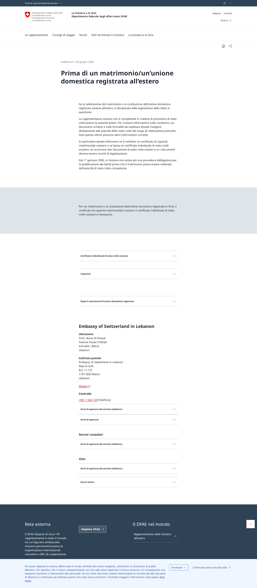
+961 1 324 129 (88, 400)
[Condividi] (230, 45)
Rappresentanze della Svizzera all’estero (152, 536)
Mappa (83, 386)
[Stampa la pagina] (223, 45)
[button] (63, 35)
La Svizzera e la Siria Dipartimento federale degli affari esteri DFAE (99, 14)
